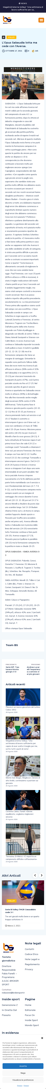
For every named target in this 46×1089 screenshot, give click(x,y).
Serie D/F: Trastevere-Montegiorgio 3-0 (12, 669)
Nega (23, 1073)
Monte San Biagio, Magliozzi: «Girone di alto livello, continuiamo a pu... (25, 8)
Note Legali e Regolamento (32, 962)
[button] (42, 1038)
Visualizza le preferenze (23, 1080)
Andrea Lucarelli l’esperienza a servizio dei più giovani (33, 670)
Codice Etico (31, 954)
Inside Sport (31, 1020)
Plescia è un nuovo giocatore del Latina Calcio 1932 (23, 708)
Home (28, 1005)
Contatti (29, 949)
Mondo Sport (32, 1025)
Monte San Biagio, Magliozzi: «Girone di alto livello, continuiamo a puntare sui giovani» (23, 781)
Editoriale (30, 1010)
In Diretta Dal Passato (9, 1013)
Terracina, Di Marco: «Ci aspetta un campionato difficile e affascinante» (21, 857)
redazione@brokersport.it (11, 993)
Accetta (23, 1066)
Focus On (30, 1015)
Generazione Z (10, 1005)
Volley (11, 37)
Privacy (19, 1085)
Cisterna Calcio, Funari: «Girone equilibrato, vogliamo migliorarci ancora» (19, 814)
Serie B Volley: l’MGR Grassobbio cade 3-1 (20, 910)
